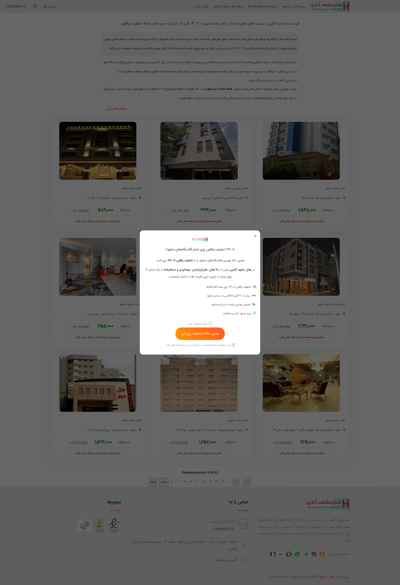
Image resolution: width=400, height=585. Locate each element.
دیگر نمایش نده (198, 324)
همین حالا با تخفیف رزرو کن (200, 333)
